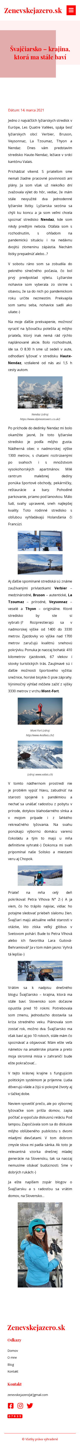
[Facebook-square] (10, 1406)
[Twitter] (30, 1406)
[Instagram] (20, 1406)
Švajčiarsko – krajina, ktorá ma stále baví (40, 53)
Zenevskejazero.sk (33, 10)
